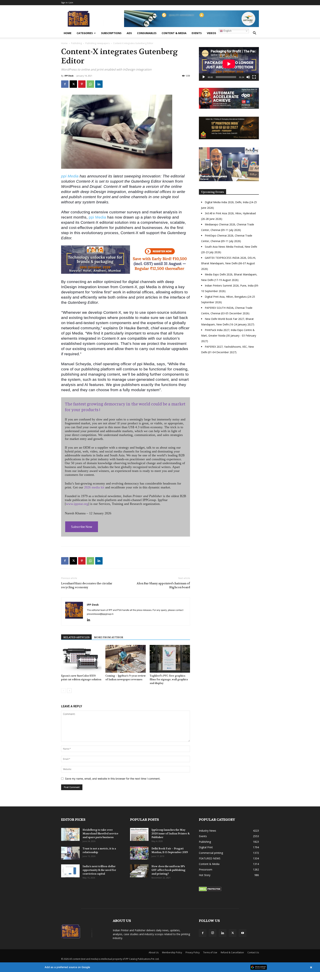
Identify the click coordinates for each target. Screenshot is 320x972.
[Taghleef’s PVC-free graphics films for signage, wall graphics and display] (170, 659)
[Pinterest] (82, 84)
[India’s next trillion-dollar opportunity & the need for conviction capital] (70, 870)
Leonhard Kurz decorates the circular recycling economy (86, 585)
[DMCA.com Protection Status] (210, 890)
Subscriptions (111, 33)
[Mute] (248, 77)
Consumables (146, 33)
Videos (211, 33)
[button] (254, 33)
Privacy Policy (193, 952)
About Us (154, 952)
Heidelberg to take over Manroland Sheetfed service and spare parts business (100, 833)
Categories (85, 33)
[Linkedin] (99, 84)
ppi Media (70, 176)
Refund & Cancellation (232, 952)
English (227, 30)
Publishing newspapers (97, 43)
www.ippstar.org (77, 504)
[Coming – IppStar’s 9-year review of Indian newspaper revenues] (125, 659)
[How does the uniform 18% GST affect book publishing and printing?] (139, 870)
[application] (229, 64)
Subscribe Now (81, 527)
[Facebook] (65, 84)
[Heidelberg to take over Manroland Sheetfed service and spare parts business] (70, 834)
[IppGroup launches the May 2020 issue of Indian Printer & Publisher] (139, 834)
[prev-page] (63, 690)
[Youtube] (242, 933)
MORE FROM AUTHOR (108, 637)
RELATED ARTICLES (76, 637)
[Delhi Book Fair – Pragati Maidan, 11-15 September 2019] (139, 853)
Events (197, 33)
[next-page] (69, 690)
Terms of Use (210, 952)
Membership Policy (172, 952)
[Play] (204, 77)
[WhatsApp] (90, 84)
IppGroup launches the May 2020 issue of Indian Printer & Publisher (170, 833)
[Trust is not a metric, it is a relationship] (70, 853)
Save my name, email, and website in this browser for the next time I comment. (112, 778)
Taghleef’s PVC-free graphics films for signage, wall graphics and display (169, 679)
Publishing (76, 43)
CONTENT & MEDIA (174, 33)
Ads (129, 33)
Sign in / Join (67, 2)
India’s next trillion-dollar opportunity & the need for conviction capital (99, 870)
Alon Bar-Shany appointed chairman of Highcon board (163, 585)
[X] (73, 84)
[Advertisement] (229, 389)
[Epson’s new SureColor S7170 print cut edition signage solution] (81, 659)
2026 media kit (94, 487)
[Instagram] (212, 933)
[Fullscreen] (254, 77)
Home (67, 33)
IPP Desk (69, 75)
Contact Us (253, 952)
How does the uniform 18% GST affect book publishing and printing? (168, 870)
